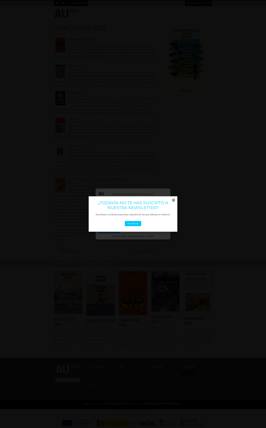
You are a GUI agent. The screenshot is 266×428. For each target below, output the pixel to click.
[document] (133, 214)
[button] (173, 200)
